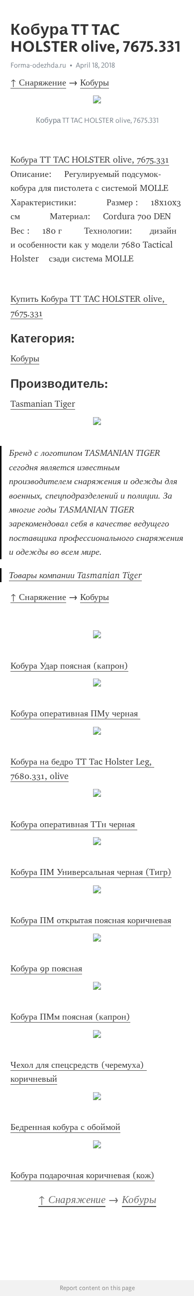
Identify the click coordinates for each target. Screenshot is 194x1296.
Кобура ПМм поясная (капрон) (70, 1016)
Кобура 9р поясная (46, 968)
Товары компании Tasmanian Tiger (75, 575)
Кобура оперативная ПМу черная (75, 713)
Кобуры (94, 82)
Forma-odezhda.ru (38, 65)
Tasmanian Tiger (42, 403)
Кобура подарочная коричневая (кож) (82, 1175)
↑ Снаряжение (38, 82)
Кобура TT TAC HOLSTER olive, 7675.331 (89, 159)
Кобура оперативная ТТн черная (73, 824)
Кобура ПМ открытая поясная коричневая (90, 920)
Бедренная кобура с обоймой (65, 1127)
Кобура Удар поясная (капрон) (69, 665)
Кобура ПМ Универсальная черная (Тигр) (91, 871)
